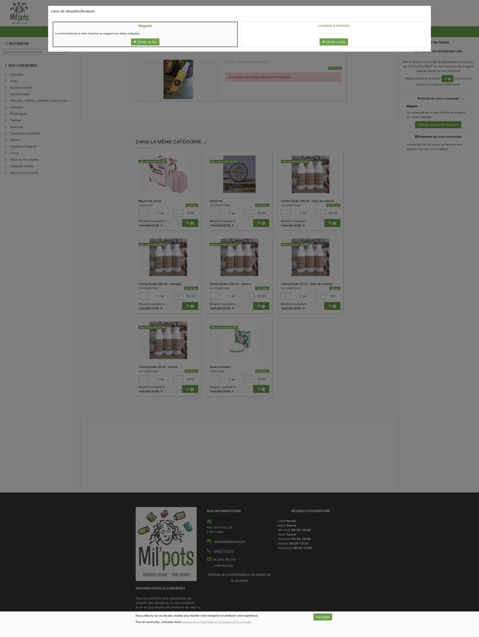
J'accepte (323, 617)
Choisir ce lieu (146, 42)
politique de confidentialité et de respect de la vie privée (216, 622)
